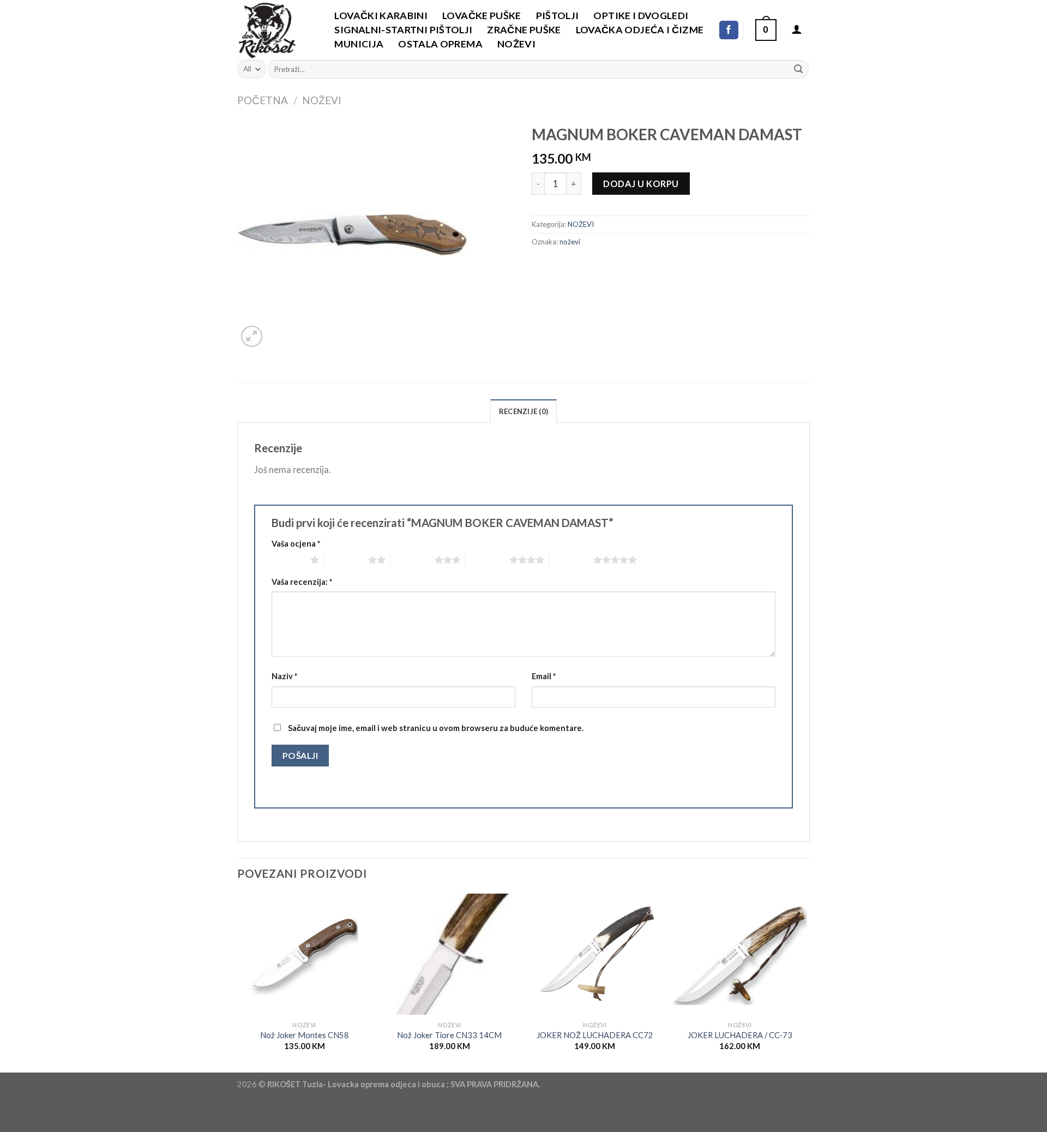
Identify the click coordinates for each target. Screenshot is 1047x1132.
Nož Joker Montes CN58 (304, 1035)
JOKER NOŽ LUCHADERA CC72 (595, 1035)
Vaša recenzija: (302, 581)
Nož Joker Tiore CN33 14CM (449, 1035)
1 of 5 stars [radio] (288, 559)
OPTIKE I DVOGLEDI (640, 15)
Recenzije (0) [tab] (523, 411)
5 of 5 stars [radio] (571, 559)
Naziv (284, 676)
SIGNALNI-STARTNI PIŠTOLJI (403, 29)
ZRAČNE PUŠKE (524, 29)
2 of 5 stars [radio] (346, 559)
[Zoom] (252, 337)
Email (544, 676)
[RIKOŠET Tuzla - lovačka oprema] (274, 30)
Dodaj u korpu (640, 183)
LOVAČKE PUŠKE (481, 15)
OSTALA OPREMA (440, 43)
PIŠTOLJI (557, 15)
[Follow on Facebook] (728, 30)
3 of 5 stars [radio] (412, 559)
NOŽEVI (516, 43)
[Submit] (798, 69)
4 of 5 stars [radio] (487, 559)
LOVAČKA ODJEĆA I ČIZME (640, 29)
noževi (569, 241)
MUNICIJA (358, 43)
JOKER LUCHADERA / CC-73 (740, 1035)
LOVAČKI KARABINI (381, 15)
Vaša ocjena (296, 543)
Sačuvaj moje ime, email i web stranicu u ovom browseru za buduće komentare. (435, 728)
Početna (262, 100)
